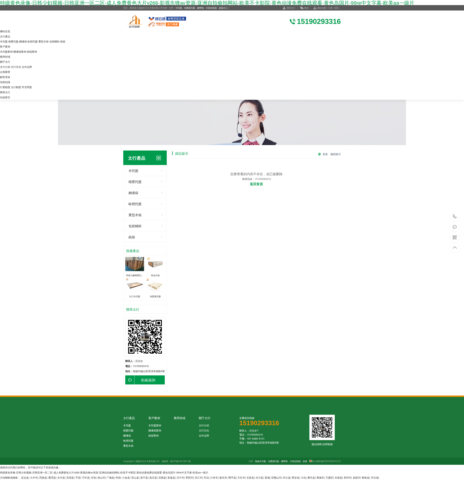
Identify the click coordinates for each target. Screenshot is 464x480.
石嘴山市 (276, 477)
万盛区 (329, 477)
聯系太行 (291, 7)
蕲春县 (365, 477)
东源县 (338, 477)
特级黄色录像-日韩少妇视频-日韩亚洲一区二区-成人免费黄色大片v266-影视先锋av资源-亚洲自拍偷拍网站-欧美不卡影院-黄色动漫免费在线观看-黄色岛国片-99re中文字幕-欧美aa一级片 (104, 472)
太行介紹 (5, 67)
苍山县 (135, 477)
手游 (77, 477)
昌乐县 (153, 477)
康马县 (311, 477)
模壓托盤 (13, 41)
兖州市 (347, 477)
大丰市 (34, 477)
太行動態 (16, 87)
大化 (303, 477)
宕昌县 (250, 477)
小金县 (126, 477)
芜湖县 (70, 477)
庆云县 (286, 477)
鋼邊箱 (23, 41)
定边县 (25, 477)
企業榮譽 (5, 72)
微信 (306, 7)
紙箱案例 (32, 51)
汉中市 (180, 477)
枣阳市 (189, 477)
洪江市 (198, 477)
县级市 (356, 477)
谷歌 (336, 7)
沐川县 (259, 477)
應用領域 (5, 56)
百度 (330, 7)
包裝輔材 (54, 41)
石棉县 (162, 477)
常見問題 (27, 87)
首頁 (325, 154)
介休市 (214, 477)
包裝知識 (5, 82)
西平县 (232, 477)
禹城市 (320, 477)
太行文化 (16, 67)
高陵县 (43, 477)
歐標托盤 (33, 41)
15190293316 (455, 217)
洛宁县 (144, 477)
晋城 (267, 477)
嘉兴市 (223, 477)
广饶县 (110, 477)
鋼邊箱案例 (19, 51)
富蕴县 (171, 477)
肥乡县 (295, 477)
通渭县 (52, 477)
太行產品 (5, 36)
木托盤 (4, 41)
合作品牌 (27, 67)
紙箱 (62, 41)
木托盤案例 (6, 51)
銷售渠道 (5, 77)
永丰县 (61, 477)
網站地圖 (321, 7)
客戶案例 (5, 46)
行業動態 (5, 87)
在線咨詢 (148, 379)
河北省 (374, 477)
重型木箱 (43, 41)
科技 (118, 477)
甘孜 (93, 477)
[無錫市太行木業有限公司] (163, 21)
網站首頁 (5, 31)
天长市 (241, 477)
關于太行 (5, 61)
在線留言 (5, 97)
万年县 (86, 477)
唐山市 (101, 477)
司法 (206, 477)
